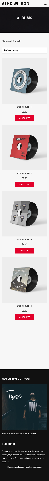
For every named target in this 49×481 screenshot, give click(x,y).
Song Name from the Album (19, 433)
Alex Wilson (16, 3)
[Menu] (45, 3)
